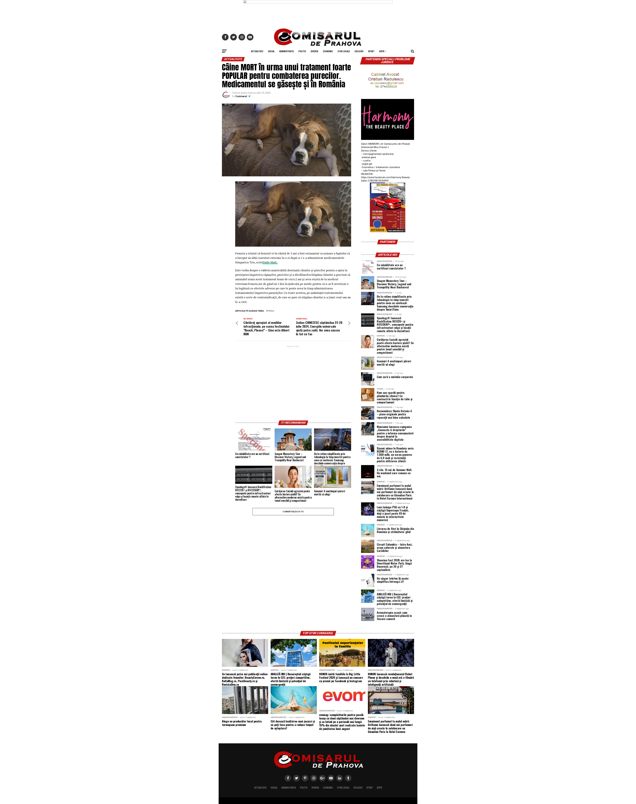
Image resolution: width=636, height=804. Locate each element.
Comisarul (241, 96)
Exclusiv (359, 51)
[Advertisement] (293, 383)
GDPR (381, 51)
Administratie (286, 51)
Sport (371, 51)
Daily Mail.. (270, 262)
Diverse (314, 51)
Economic (328, 51)
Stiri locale (344, 51)
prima (270, 311)
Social (271, 51)
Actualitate (257, 51)
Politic (302, 51)
